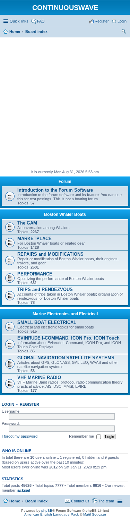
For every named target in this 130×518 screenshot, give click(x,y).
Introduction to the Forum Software (55, 190)
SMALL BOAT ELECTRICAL (46, 322)
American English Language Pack (51, 514)
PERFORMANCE (34, 273)
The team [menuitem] (106, 501)
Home (14, 501)
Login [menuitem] (122, 21)
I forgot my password (19, 436)
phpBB (46, 510)
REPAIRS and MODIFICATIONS (50, 254)
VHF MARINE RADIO (39, 377)
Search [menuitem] (124, 32)
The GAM (27, 223)
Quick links (19, 21)
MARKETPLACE (34, 238)
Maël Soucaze (94, 514)
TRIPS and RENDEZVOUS (45, 289)
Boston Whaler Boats (65, 214)
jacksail (23, 490)
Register (29, 404)
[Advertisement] (65, 104)
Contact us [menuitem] (80, 501)
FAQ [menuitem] (41, 21)
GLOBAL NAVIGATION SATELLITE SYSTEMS (65, 357)
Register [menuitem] (102, 21)
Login (8, 404)
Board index (36, 501)
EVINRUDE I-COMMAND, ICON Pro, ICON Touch (68, 338)
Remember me (82, 436)
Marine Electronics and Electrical (65, 313)
